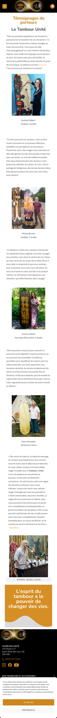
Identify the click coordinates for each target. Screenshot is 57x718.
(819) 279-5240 (12, 659)
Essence (42, 64)
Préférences (28, 710)
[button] (4, 6)
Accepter (28, 702)
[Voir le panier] (52, 6)
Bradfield (14, 527)
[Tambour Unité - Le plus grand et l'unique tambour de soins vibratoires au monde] (28, 6)
